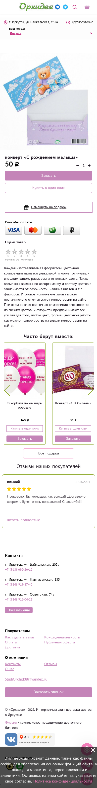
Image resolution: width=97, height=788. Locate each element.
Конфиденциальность (62, 637)
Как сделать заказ (20, 637)
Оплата (11, 642)
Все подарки (48, 453)
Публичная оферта (59, 642)
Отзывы (50, 664)
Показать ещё (18, 610)
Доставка (12, 647)
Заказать (48, 175)
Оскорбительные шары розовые (25, 405)
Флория (11, 722)
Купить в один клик (48, 187)
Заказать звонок (48, 692)
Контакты (13, 664)
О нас (9, 669)
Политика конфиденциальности (62, 781)
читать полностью (23, 520)
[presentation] (7, 390)
